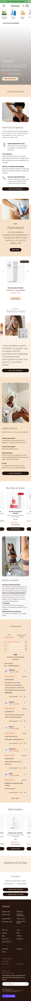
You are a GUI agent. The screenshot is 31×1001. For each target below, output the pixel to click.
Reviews (4, 933)
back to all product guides (11, 23)
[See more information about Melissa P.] (25, 703)
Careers (19, 935)
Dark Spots (20, 911)
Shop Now (15, 249)
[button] (11, 74)
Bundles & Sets (6, 918)
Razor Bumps (6, 914)
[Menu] (4, 6)
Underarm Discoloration (20, 915)
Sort (5, 665)
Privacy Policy (5, 961)
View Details (15, 529)
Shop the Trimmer (15, 189)
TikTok (4, 951)
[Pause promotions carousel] (29, 2)
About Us (4, 930)
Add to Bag (15, 848)
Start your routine (15, 889)
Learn (18, 930)
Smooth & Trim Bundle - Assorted (15, 512)
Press (18, 933)
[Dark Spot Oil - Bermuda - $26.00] (15, 822)
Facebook (5, 948)
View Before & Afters (15, 894)
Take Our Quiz (21, 918)
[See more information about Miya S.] (25, 775)
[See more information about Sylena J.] (25, 728)
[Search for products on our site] (23, 6)
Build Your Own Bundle (21, 922)
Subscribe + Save (7, 921)
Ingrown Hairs (6, 911)
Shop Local (5, 938)
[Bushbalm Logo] (15, 6)
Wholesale (20, 938)
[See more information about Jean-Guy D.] (25, 750)
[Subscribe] (27, 984)
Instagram (20, 948)
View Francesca (10, 78)
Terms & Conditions (7, 958)
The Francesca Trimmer (15, 288)
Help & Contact (6, 941)
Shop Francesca (15, 473)
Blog (3, 935)
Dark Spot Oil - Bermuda (15, 833)
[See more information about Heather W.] (25, 671)
